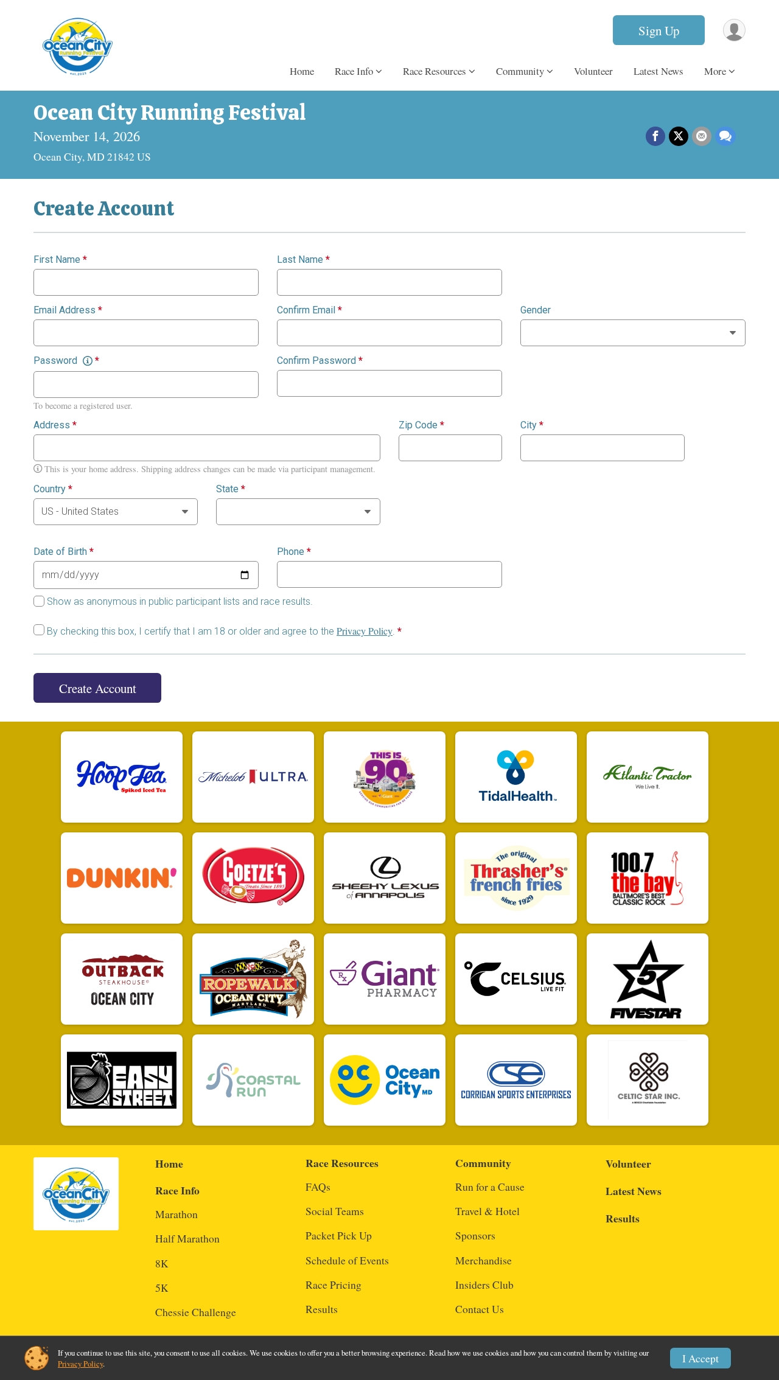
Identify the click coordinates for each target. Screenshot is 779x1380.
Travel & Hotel (487, 1211)
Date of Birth (63, 551)
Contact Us (479, 1309)
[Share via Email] (701, 136)
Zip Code (421, 425)
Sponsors (475, 1235)
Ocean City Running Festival (169, 113)
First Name (60, 259)
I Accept (700, 1358)
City (531, 425)
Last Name (303, 259)
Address (55, 425)
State (230, 489)
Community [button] (520, 71)
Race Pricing (334, 1284)
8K (162, 1263)
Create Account (97, 688)
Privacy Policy (365, 630)
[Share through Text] (725, 136)
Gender (535, 310)
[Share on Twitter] (678, 136)
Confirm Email (309, 310)
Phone (294, 551)
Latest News (658, 71)
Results (322, 1309)
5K (162, 1287)
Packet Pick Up (339, 1235)
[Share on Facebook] (655, 136)
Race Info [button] (354, 71)
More (715, 71)
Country (52, 489)
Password (66, 360)
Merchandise (483, 1260)
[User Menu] (734, 30)
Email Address (67, 310)
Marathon (176, 1214)
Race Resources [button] (434, 71)
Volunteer (593, 71)
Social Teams (335, 1211)
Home (302, 71)
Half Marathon (187, 1238)
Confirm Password (320, 360)
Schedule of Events (347, 1260)
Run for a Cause (490, 1186)
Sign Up (658, 30)
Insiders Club (484, 1284)
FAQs (318, 1186)
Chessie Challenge (195, 1312)
